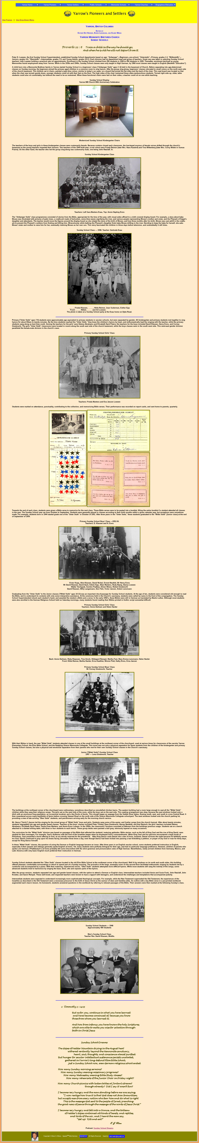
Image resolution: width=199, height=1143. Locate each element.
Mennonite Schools (118, 5)
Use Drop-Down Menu (25, 20)
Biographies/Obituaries (164, 5)
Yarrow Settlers (73, 5)
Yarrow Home (27, 5)
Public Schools (96, 5)
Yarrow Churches (141, 5)
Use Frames (7, 20)
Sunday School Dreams (103, 1128)
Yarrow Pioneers (50, 5)
